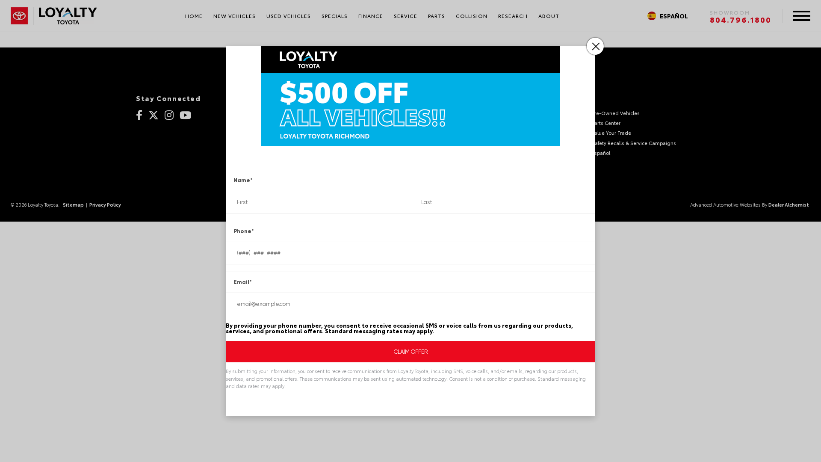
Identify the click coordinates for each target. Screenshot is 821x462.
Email (242, 282)
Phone (243, 231)
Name (243, 180)
